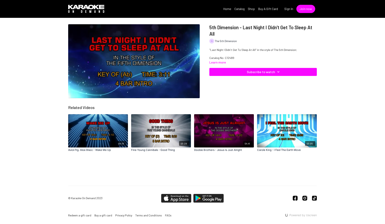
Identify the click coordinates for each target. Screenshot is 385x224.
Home (227, 9)
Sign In (288, 9)
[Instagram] (304, 198)
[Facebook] (295, 198)
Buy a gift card (103, 215)
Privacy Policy (123, 215)
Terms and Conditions (148, 215)
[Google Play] (208, 198)
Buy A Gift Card (268, 9)
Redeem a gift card (79, 215)
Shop (251, 9)
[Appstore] (176, 198)
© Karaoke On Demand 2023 (85, 198)
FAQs (168, 215)
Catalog (239, 9)
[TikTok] (314, 198)
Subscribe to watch (261, 72)
